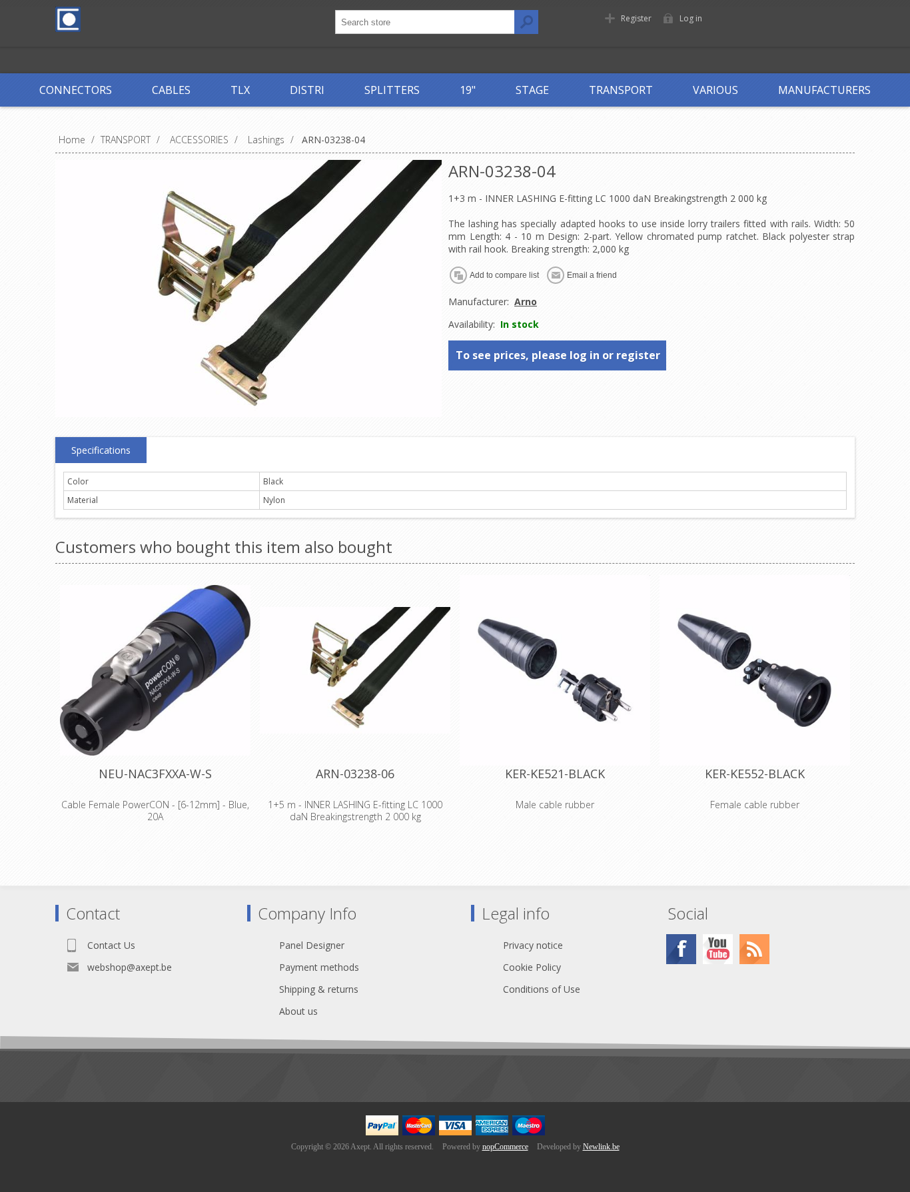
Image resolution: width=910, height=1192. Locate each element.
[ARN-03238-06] (355, 670)
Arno (525, 301)
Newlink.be (601, 1146)
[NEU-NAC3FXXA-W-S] (155, 670)
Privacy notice (533, 945)
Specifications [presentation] (101, 450)
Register (636, 18)
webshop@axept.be (129, 967)
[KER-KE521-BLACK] (555, 670)
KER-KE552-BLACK (755, 774)
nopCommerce (505, 1146)
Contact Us (111, 945)
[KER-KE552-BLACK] (755, 670)
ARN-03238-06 (355, 774)
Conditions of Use (541, 989)
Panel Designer (311, 945)
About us (298, 1011)
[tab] (101, 450)
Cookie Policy (532, 967)
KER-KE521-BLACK (555, 774)
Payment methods (319, 967)
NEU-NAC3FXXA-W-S (155, 774)
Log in (691, 18)
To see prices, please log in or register (558, 355)
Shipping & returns (318, 989)
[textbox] (425, 22)
